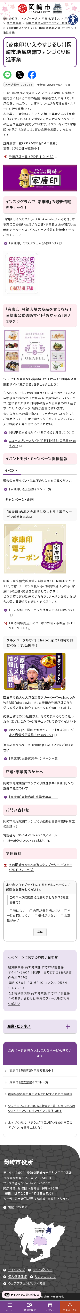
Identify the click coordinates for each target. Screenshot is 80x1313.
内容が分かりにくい (46, 910)
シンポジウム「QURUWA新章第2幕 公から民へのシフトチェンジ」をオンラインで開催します (41, 1108)
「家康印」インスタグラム (33, 243)
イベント (50, 1310)
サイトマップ (16, 1269)
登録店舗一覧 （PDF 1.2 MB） (31, 156)
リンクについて (45, 1276)
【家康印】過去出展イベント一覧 (30, 489)
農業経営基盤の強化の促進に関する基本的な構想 (40, 1094)
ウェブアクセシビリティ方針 (27, 1283)
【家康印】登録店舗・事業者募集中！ (33, 796)
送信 (40, 932)
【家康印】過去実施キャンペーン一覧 (33, 758)
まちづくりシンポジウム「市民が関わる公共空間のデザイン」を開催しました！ (40, 1125)
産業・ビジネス (51, 18)
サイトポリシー (42, 1269)
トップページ (29, 18)
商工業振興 (14, 23)
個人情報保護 (17, 1276)
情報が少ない (47, 915)
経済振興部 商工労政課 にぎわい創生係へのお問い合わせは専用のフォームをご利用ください (39, 998)
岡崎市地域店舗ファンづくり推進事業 (49, 23)
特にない (19, 910)
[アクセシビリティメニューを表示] (73, 19)
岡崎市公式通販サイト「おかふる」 (40, 432)
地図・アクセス (17, 1207)
